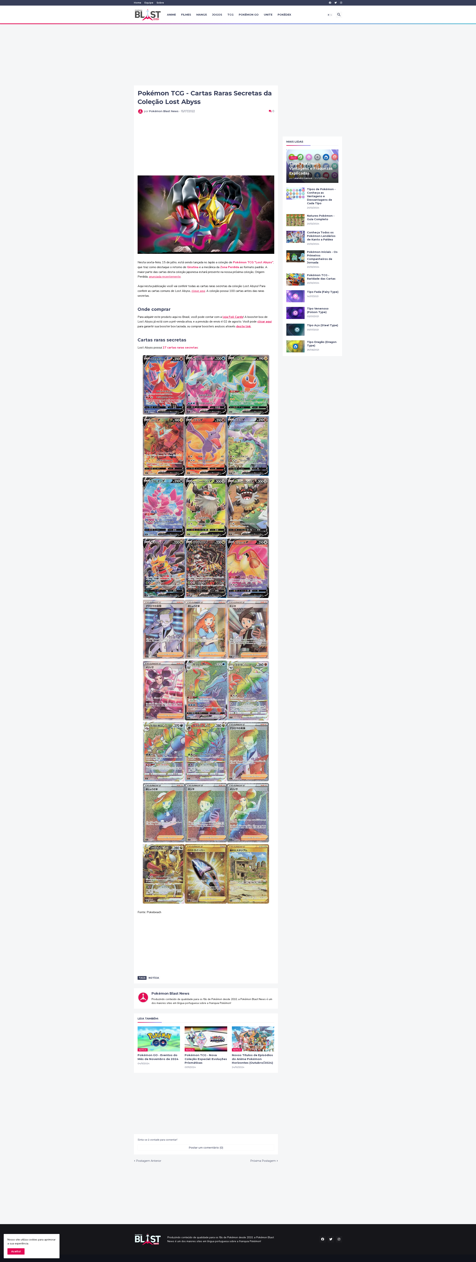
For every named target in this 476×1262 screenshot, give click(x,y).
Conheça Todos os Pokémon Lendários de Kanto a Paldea (321, 236)
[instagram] (341, 3)
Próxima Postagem (263, 1160)
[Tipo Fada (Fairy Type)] (295, 296)
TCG (230, 14)
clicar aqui (264, 322)
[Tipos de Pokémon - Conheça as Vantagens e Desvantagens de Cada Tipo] (295, 194)
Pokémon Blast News (170, 993)
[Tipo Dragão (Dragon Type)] (295, 346)
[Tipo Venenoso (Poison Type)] (295, 313)
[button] (330, 15)
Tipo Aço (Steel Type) (322, 325)
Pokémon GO (249, 14)
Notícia (154, 977)
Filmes (186, 14)
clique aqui (198, 291)
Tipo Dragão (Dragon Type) (322, 343)
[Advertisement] (238, 55)
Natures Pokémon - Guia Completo (321, 217)
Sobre (160, 2)
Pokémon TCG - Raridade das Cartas (321, 276)
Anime (171, 14)
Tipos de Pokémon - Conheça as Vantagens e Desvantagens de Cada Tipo (321, 196)
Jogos (217, 14)
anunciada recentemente (165, 277)
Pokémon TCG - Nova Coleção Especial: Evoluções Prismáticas (206, 1058)
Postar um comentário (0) (206, 1147)
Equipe (148, 2)
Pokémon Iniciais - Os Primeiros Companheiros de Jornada (322, 257)
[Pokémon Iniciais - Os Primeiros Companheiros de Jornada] (295, 256)
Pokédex (284, 14)
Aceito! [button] (16, 1251)
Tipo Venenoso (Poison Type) (318, 310)
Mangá (201, 14)
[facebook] (330, 3)
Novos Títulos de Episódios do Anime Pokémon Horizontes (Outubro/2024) (252, 1058)
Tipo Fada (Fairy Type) (322, 292)
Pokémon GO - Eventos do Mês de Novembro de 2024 (158, 1057)
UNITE (268, 14)
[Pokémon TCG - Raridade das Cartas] (295, 279)
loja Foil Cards (233, 317)
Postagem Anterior (148, 1160)
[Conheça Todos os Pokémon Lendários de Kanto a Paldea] (295, 237)
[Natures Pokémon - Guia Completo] (295, 220)
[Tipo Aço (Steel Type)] (295, 330)
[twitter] (336, 3)
